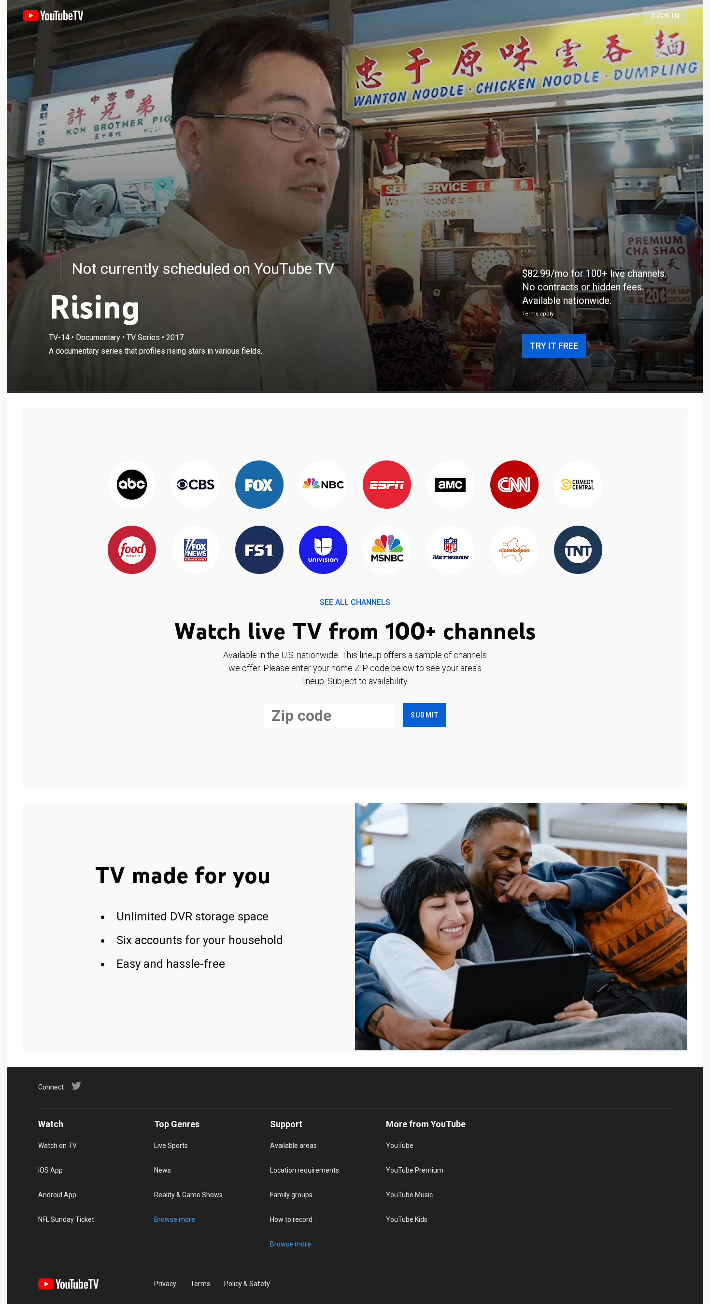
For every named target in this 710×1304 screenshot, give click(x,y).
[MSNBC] (387, 550)
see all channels (355, 602)
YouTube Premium (414, 1170)
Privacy (165, 1284)
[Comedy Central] (578, 485)
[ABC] (132, 485)
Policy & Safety (247, 1284)
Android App (57, 1195)
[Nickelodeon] (514, 550)
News (162, 1170)
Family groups (291, 1195)
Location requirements (304, 1170)
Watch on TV (57, 1145)
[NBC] (323, 485)
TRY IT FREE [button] (554, 346)
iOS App (50, 1170)
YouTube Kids (406, 1219)
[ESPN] (387, 485)
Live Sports (171, 1145)
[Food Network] (132, 550)
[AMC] (451, 485)
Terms (200, 1284)
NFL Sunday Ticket (66, 1219)
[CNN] (514, 485)
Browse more (174, 1219)
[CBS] (195, 485)
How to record (291, 1219)
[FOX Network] (259, 485)
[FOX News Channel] (195, 550)
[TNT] (578, 550)
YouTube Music (409, 1195)
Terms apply (538, 314)
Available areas (293, 1145)
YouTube (399, 1145)
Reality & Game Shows (188, 1195)
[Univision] (323, 550)
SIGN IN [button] (665, 16)
